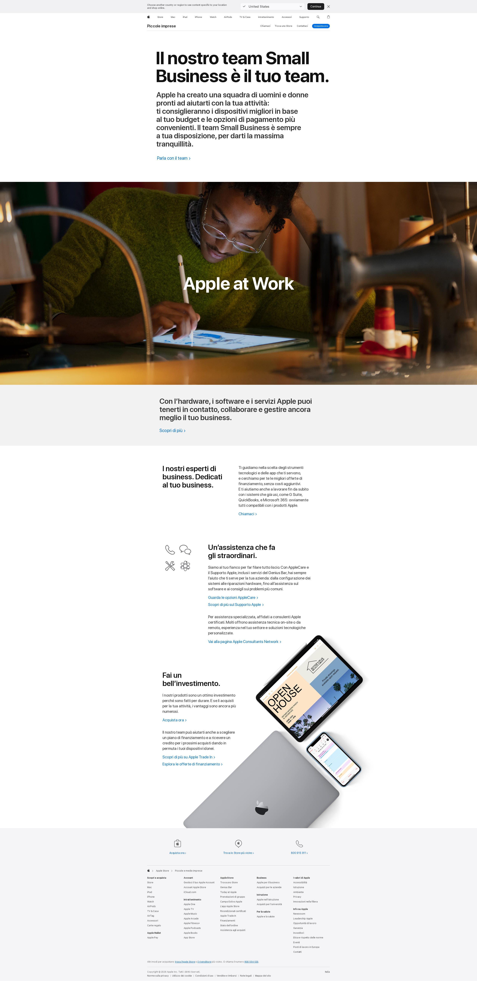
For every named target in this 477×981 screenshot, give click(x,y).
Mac (149, 887)
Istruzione (298, 887)
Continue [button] (315, 6)
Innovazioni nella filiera (305, 901)
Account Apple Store (195, 887)
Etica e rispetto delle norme (308, 937)
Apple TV (189, 909)
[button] (272, 6)
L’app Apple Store (229, 906)
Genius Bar (226, 887)
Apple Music (190, 913)
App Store (189, 937)
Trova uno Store (283, 26)
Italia (327, 972)
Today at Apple (228, 892)
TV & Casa (153, 911)
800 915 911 (298, 852)
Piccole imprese (161, 26)
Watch (150, 901)
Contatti (297, 952)
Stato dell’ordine (229, 925)
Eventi (296, 942)
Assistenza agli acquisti (232, 930)
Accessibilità (300, 882)
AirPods (151, 906)
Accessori (152, 920)
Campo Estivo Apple (231, 901)
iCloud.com (190, 892)
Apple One (189, 904)
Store (150, 882)
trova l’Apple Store (185, 962)
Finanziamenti (227, 920)
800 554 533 (251, 962)
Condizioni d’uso (204, 975)
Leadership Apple (303, 918)
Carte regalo (154, 925)
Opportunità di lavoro (304, 923)
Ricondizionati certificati (233, 911)
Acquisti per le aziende (269, 887)
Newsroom (299, 913)
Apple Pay (152, 937)
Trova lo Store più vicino (237, 852)
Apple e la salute (266, 916)
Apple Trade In (228, 916)
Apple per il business (268, 882)
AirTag (150, 916)
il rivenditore (204, 962)
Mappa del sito (263, 975)
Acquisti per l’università (269, 904)
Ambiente (298, 892)
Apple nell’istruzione (268, 899)
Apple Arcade (191, 918)
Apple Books (191, 933)
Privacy (297, 897)
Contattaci (302, 26)
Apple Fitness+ (192, 923)
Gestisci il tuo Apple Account (199, 882)
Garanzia (298, 928)
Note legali (246, 975)
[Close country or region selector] (328, 6)
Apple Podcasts (192, 928)
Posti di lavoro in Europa (306, 947)
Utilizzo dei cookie (182, 975)
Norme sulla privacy (158, 975)
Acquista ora (322, 26)
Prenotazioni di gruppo (232, 897)
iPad (149, 892)
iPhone (151, 897)
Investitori (298, 933)
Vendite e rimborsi (227, 975)
